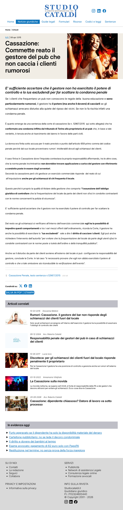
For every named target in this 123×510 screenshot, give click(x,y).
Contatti (13, 467)
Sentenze (110, 21)
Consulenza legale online (82, 473)
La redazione (16, 470)
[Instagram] (93, 11)
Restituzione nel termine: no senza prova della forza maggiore (47, 450)
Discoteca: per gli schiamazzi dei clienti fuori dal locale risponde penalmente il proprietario (73, 359)
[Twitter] (20, 286)
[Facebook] (104, 11)
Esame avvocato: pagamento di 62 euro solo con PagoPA (44, 445)
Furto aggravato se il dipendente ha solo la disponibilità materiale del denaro (55, 432)
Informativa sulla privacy (22, 488)
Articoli (15, 30)
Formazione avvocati (80, 476)
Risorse (77, 21)
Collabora (14, 476)
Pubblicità (73, 467)
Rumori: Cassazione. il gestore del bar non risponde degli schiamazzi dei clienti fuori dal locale (68, 316)
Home (10, 21)
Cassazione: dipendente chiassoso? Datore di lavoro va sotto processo (71, 402)
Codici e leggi (93, 21)
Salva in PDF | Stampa (20, 292)
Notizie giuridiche (28, 21)
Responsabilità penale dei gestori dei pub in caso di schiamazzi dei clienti (72, 339)
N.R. (7, 37)
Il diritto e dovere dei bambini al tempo (32, 441)
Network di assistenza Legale (84, 470)
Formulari (64, 21)
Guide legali (48, 21)
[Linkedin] (99, 11)
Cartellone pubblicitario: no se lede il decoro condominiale (44, 437)
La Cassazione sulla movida (48, 381)
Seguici (13, 473)
